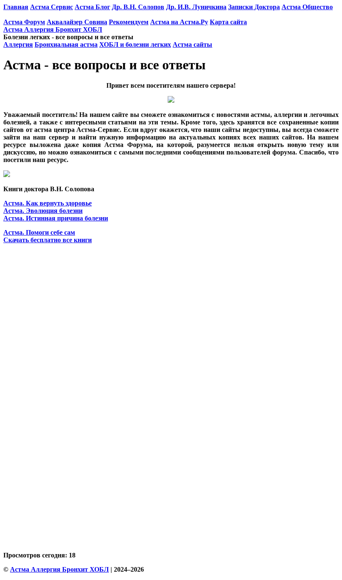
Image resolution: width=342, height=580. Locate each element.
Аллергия (18, 44)
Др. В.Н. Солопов (138, 6)
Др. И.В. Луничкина (196, 6)
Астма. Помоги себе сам (39, 232)
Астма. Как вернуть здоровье (47, 203)
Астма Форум (24, 21)
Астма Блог (92, 6)
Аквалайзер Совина (77, 21)
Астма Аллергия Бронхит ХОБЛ (52, 29)
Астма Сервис (51, 6)
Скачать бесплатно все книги (47, 239)
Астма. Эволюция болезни (43, 210)
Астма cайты (192, 44)
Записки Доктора (254, 6)
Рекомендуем (128, 21)
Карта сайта (228, 21)
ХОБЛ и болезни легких (135, 44)
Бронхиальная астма (66, 44)
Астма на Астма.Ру (179, 21)
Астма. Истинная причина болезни (55, 218)
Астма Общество (307, 6)
